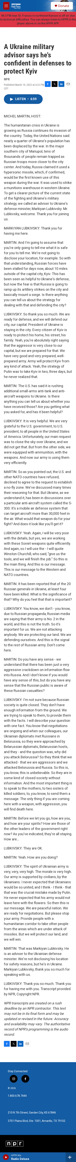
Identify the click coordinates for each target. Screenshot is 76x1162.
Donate (63, 6)
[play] (6, 1157)
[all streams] (71, 1157)
